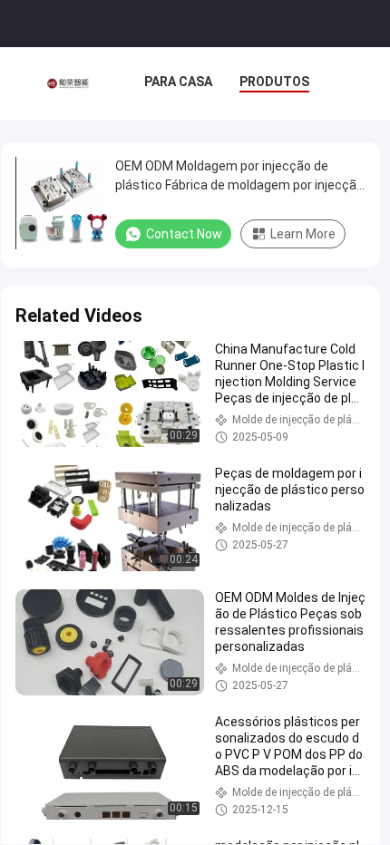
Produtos (274, 81)
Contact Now (184, 234)
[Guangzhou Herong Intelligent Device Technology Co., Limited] (67, 83)
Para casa (178, 81)
